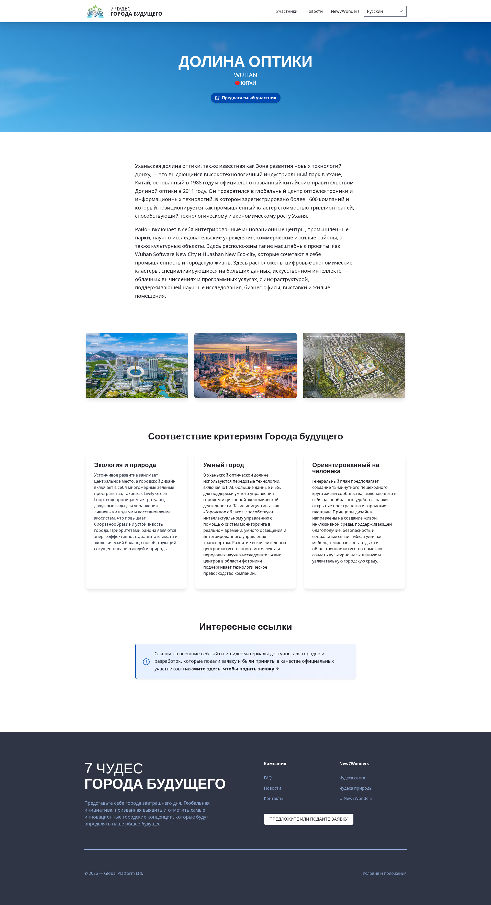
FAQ (268, 778)
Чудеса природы (355, 788)
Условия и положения (385, 873)
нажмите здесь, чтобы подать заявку (228, 669)
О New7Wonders (355, 798)
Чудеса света (352, 778)
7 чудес (136, 11)
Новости (272, 788)
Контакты (273, 798)
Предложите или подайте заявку (309, 819)
